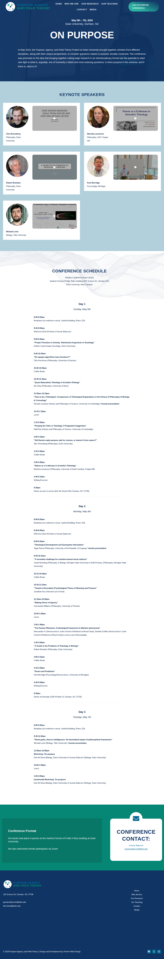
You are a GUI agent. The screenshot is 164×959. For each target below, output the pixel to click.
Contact (82, 9)
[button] (54, 118)
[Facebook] (149, 952)
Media (93, 9)
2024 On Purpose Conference (140, 6)
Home (58, 4)
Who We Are (72, 4)
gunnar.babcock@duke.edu (136, 849)
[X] (154, 952)
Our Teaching (109, 4)
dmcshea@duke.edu (11, 906)
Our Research (90, 4)
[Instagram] (159, 952)
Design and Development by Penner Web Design (59, 951)
